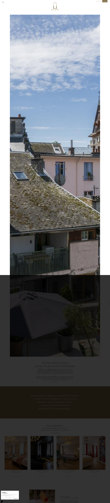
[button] (54, 479)
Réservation (104, 1)
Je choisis (10, 498)
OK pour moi (16, 498)
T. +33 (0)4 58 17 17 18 (98, 1)
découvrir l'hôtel (55, 381)
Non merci (3, 498)
